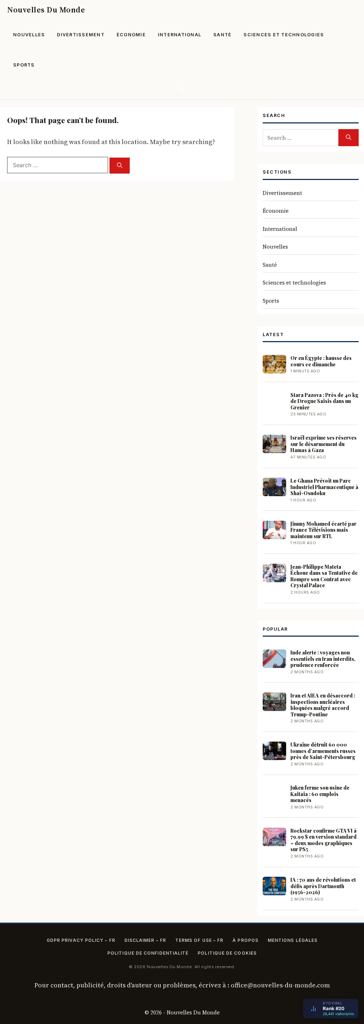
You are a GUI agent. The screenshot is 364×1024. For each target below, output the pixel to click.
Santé (222, 34)
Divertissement (81, 34)
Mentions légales (292, 940)
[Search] (119, 166)
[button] (182, 90)
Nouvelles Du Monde (46, 9)
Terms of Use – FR (199, 940)
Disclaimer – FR (145, 940)
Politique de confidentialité (147, 953)
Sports (24, 65)
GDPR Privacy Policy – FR (81, 940)
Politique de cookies (227, 953)
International (179, 34)
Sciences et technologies (283, 34)
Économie (131, 34)
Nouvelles (29, 34)
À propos (245, 940)
